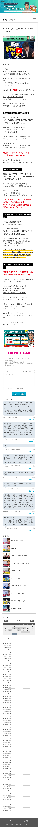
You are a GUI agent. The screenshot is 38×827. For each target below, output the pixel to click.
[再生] (19, 50)
